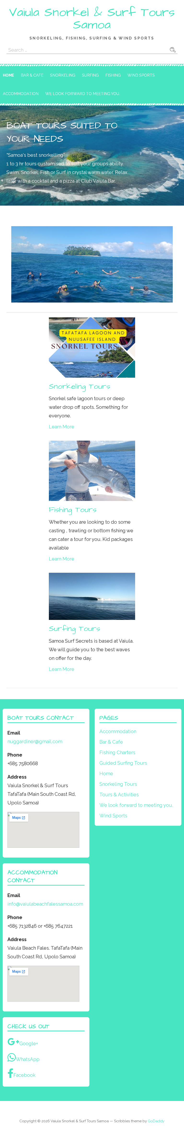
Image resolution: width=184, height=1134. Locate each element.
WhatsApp (28, 1059)
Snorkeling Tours (118, 784)
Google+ (28, 1043)
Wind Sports (141, 75)
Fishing (113, 75)
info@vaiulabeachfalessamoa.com (45, 904)
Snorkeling (62, 75)
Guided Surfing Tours (123, 763)
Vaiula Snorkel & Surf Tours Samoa (92, 19)
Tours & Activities (119, 794)
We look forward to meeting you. (82, 93)
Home (8, 75)
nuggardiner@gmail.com (34, 741)
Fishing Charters (117, 752)
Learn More (61, 427)
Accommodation (21, 93)
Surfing (90, 75)
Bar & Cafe (32, 75)
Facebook (24, 1075)
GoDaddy (156, 1121)
